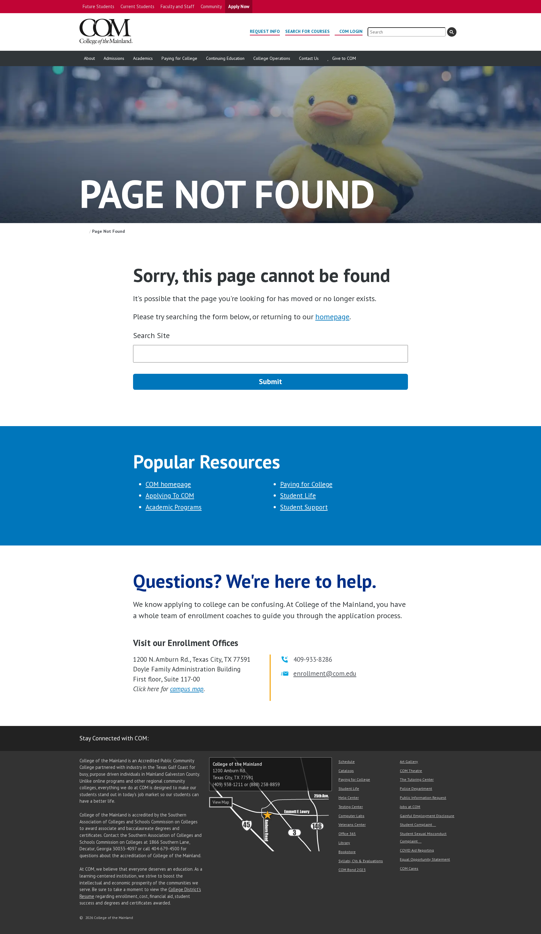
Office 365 (347, 833)
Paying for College (179, 58)
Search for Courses (307, 31)
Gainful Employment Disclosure (427, 815)
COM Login (351, 31)
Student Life (298, 495)
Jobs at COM (410, 806)
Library (344, 842)
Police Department (416, 788)
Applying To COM (170, 495)
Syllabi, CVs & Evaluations (360, 860)
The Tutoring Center (417, 779)
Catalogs (346, 770)
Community (211, 6)
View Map (221, 802)
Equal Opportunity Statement (425, 859)
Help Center (348, 797)
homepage (332, 316)
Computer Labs (351, 815)
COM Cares (409, 868)
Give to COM (344, 58)
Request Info (265, 31)
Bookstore (347, 851)
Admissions (114, 58)
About (89, 58)
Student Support (304, 507)
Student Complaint (416, 824)
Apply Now (238, 6)
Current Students (137, 6)
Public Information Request (423, 797)
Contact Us (309, 58)
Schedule (346, 761)
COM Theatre (411, 770)
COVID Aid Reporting (417, 850)
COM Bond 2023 (352, 869)
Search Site (151, 335)
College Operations (271, 58)
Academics (143, 58)
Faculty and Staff (177, 6)
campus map (187, 689)
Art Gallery (409, 761)
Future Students (98, 6)
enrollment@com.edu (324, 673)
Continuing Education (225, 58)
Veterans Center (352, 824)
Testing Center (350, 806)
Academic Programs (174, 507)
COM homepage (168, 484)
